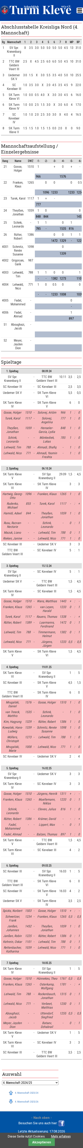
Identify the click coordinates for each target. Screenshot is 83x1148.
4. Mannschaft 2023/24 (26, 1092)
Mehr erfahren (61, 1136)
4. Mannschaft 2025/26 (26, 1101)
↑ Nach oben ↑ (41, 1118)
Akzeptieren (41, 1142)
